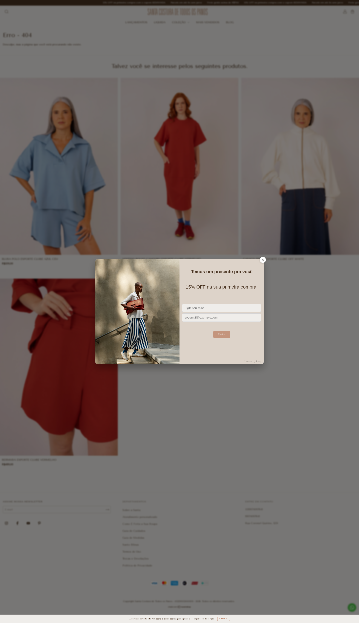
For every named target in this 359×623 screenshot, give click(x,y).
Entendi (223, 619)
